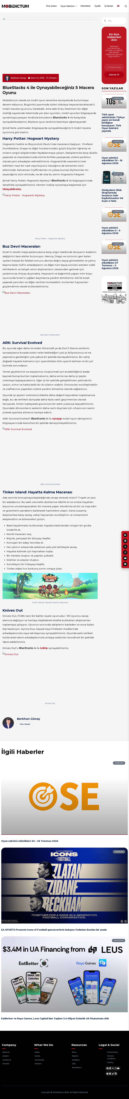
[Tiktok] (113, 1074)
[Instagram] (116, 1068)
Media (37, 1052)
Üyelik (97, 6)
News (74, 1052)
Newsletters (76, 1067)
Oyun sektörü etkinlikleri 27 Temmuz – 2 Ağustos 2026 (110, 264)
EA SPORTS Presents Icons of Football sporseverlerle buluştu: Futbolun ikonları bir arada (54, 929)
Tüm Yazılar (25, 724)
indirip (44, 648)
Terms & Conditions (111, 1057)
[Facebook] (107, 1068)
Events (37, 1056)
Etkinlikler (85, 6)
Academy (75, 1060)
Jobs (73, 1064)
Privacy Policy (112, 1052)
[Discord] (116, 1074)
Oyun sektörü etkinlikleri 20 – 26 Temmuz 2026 (29, 841)
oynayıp (57, 418)
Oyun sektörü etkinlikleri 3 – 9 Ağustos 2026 (111, 230)
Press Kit (6, 1064)
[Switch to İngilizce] (118, 6)
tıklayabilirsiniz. (12, 189)
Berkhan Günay (28, 719)
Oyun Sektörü (67, 6)
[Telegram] (107, 1074)
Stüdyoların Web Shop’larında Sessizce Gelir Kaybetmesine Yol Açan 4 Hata (112, 195)
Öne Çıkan (51, 6)
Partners (38, 1064)
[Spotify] (110, 1074)
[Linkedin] (110, 1068)
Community (39, 1060)
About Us (6, 1052)
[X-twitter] (113, 1068)
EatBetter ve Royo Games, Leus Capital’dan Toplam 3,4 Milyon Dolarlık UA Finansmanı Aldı (55, 1018)
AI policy (110, 1062)
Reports (75, 1056)
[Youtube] (118, 1068)
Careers (6, 1056)
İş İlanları (108, 6)
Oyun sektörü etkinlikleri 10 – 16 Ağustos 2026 (112, 160)
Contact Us (7, 1060)
